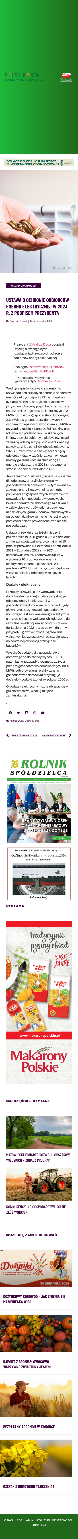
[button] (53, 77)
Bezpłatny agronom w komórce (29, 1426)
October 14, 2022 (48, 381)
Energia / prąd (32, 721)
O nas (8, 1520)
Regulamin (25, 1520)
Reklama (40, 1525)
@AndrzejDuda (40, 344)
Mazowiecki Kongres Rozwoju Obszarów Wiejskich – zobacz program (38, 1157)
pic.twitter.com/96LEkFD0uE (33, 371)
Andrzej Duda (17, 721)
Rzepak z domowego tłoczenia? (28, 1486)
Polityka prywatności (54, 1520)
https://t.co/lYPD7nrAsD (47, 367)
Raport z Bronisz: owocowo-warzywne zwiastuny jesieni (27, 1364)
